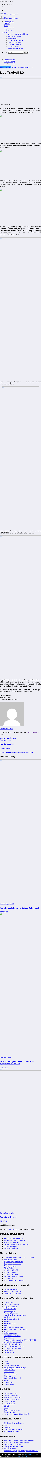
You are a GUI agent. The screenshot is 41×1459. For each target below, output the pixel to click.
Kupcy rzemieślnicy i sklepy (13, 1378)
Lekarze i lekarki (9, 1402)
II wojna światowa (10, 1272)
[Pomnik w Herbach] (20, 1070)
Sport (6, 1380)
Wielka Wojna (8, 1268)
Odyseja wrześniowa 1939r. (13, 1447)
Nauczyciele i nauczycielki (13, 1397)
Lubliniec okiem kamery (12, 1348)
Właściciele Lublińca (11, 1289)
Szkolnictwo (8, 1376)
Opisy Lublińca (9, 1302)
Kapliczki (7, 1321)
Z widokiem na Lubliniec (12, 1344)
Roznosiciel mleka (10, 1449)
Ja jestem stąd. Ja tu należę (13, 1262)
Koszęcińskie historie (15, 40)
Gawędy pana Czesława (12, 1336)
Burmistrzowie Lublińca (12, 1292)
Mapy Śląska (8, 1350)
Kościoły (7, 1317)
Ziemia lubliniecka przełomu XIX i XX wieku (19, 1258)
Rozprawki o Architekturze (13, 1327)
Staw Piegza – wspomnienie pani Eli (16, 1442)
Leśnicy (6, 1408)
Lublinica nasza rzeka (15, 49)
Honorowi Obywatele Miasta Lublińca (17, 1414)
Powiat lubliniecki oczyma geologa (16, 1330)
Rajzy (6, 26)
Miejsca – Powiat (10, 1309)
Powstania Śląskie (10, 1266)
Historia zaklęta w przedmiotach (15, 1315)
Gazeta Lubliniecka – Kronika (14, 1276)
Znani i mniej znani (10, 1393)
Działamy (7, 24)
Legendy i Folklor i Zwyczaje (13, 1429)
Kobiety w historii (10, 1412)
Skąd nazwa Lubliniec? (12, 1242)
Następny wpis (5, 748)
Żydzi (6, 1425)
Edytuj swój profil (33, 732)
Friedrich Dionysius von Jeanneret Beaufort (16, 752)
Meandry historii (13, 38)
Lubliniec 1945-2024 (11, 1274)
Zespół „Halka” (9, 1384)
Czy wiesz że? (8, 1278)
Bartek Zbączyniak (18, 67)
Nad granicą (8, 1325)
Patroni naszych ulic (11, 1395)
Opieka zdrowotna (10, 1374)
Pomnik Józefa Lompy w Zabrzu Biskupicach (19, 908)
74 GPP (6, 1363)
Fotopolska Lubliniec (15, 36)
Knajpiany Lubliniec (11, 1313)
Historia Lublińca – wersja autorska (16, 1244)
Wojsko (6, 1361)
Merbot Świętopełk (10, 1246)
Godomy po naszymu (11, 1431)
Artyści (6, 1406)
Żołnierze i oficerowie (11, 1399)
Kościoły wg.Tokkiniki (11, 1319)
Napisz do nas (9, 28)
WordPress (28, 1454)
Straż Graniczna (9, 1370)
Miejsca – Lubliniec (10, 1307)
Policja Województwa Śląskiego (15, 1368)
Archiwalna (8, 30)
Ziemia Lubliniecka (14, 42)
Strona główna (9, 22)
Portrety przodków (14, 44)
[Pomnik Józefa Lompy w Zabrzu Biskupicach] (20, 761)
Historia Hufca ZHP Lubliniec (18, 34)
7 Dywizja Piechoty (14, 47)
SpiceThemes (22, 1456)
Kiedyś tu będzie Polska (12, 1264)
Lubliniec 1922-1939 (11, 1270)
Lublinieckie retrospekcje (13, 1342)
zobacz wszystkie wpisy (8, 738)
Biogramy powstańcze (12, 1410)
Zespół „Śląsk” (9, 1382)
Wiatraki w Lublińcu (11, 1249)
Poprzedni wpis (5, 740)
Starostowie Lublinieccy (12, 1294)
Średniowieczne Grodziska (13, 1238)
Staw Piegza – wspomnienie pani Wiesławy (19, 1440)
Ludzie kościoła (9, 1404)
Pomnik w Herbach (8, 1217)
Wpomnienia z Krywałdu (12, 1444)
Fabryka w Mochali (7, 744)
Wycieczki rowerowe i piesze (14, 1346)
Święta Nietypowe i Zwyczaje (14, 1280)
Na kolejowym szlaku (11, 1366)
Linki (5, 32)
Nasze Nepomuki (10, 1323)
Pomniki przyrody (10, 1334)
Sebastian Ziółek (6, 1057)
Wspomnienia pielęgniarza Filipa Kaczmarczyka (21, 1451)
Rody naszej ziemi (10, 1260)
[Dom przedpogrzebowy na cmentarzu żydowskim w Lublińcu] (20, 914)
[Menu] (1, 16)
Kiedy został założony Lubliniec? (15, 1240)
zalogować (11, 1229)
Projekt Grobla (9, 1338)
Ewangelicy (8, 1427)
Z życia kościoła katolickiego (14, 1423)
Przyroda (7, 1332)
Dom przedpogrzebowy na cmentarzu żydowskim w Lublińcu (17, 1062)
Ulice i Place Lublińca (11, 1305)
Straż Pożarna (9, 1372)
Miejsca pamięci (5, 67)
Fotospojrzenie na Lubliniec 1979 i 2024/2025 (20, 1340)
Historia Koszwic (10, 1352)
